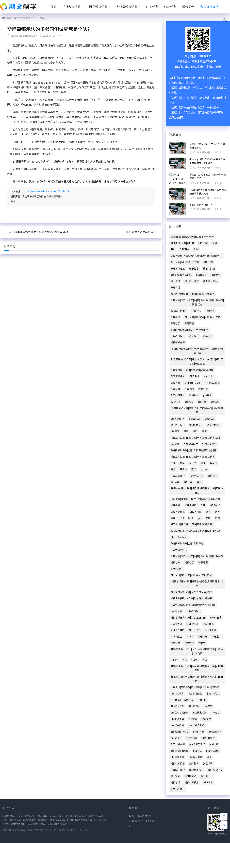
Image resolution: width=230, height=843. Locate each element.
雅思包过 (175, 281)
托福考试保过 (178, 336)
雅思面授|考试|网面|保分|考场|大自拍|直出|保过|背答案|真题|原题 (197, 361)
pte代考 (189, 402)
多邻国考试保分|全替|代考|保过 (187, 543)
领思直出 (216, 636)
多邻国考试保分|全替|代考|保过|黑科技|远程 (193, 450)
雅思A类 (175, 482)
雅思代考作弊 (178, 744)
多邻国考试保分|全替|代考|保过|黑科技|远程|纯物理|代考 (197, 351)
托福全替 (175, 389)
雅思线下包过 (178, 268)
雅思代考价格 (215, 770)
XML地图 (72, 830)
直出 (193, 469)
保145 (194, 660)
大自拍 (192, 463)
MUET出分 (194, 630)
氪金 (208, 512)
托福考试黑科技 (179, 550)
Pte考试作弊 (177, 719)
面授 (204, 431)
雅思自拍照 (209, 268)
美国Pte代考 (177, 706)
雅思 (209, 757)
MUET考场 (210, 630)
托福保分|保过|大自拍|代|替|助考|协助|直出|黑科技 (197, 556)
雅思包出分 (176, 569)
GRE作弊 (175, 383)
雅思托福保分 (178, 789)
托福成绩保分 (178, 476)
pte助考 (213, 744)
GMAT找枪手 (208, 738)
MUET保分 (192, 624)
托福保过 (207, 336)
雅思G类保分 (213, 425)
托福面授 (175, 317)
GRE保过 (194, 376)
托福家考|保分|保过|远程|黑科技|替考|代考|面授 (195, 438)
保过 (173, 249)
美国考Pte (193, 706)
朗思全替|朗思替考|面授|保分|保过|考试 (191, 575)
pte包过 (207, 376)
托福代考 (210, 311)
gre (199, 518)
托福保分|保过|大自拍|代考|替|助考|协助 (191, 598)
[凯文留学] (20, 11)
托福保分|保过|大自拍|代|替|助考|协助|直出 (193, 605)
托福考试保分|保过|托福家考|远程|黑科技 (192, 370)
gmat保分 (176, 738)
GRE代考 (170, 6)
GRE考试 (215, 505)
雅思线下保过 (178, 395)
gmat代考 (191, 738)
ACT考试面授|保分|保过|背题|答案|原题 (191, 592)
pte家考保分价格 (180, 732)
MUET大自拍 (177, 630)
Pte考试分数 (195, 694)
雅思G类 (188, 482)
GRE (203, 505)
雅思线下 (212, 476)
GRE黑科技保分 (193, 383)
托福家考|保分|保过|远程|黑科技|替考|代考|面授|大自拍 (197, 490)
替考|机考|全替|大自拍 (182, 243)
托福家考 (175, 505)
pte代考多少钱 (196, 725)
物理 (182, 463)
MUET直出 (216, 617)
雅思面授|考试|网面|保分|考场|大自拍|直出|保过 (195, 531)
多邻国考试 (190, 776)
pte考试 (197, 751)
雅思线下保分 (178, 425)
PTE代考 (152, 6)
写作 (190, 518)
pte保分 (175, 431)
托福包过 (194, 395)
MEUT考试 (176, 624)
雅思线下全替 (192, 281)
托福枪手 (189, 562)
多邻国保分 (194, 419)
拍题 (217, 518)
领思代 (201, 643)
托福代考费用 (192, 782)
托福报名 (194, 763)
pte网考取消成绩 (180, 751)
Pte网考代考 (177, 694)
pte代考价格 (177, 725)
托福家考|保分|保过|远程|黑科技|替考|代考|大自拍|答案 (197, 668)
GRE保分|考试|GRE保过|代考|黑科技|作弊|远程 (195, 499)
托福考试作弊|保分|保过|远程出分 (188, 617)
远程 (195, 431)
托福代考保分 (71, 6)
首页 (53, 6)
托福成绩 (207, 763)
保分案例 (188, 6)
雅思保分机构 (195, 757)
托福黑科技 (190, 505)
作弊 (196, 249)
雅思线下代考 (196, 770)
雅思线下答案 (210, 281)
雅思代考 (208, 262)
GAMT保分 (176, 611)
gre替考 (192, 719)
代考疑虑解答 (209, 6)
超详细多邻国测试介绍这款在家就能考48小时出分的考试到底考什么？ (56, 232)
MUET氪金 (176, 636)
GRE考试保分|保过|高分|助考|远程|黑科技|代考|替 (197, 256)
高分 (173, 469)
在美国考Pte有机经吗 (182, 700)
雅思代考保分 (98, 6)
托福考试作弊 (196, 476)
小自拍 (204, 469)
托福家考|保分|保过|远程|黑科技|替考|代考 (193, 457)
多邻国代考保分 (126, 6)
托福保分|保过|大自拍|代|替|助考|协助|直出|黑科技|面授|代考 (197, 302)
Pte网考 (215, 712)
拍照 (208, 518)
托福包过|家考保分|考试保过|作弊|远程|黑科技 (195, 687)
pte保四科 (201, 275)
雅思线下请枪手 (179, 311)
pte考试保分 (177, 419)
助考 (203, 463)
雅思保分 (175, 402)
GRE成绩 (208, 782)
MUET (190, 636)
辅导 (173, 518)
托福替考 (196, 311)
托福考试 (175, 782)
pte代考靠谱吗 (197, 744)
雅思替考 (194, 268)
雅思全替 (203, 389)
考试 (204, 660)
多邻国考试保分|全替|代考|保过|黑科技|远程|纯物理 (197, 410)
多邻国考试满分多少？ (145, 232)
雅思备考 (175, 776)
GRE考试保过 (178, 512)
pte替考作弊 (177, 757)
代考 (173, 463)
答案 (184, 660)
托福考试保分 (194, 611)
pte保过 (215, 402)
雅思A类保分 (196, 425)
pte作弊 (202, 402)
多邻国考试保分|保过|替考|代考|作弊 (190, 330)
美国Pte (202, 700)
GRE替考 (184, 249)
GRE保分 (209, 419)
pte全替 (215, 275)
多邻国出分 (206, 776)
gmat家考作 (215, 732)
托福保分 (194, 336)
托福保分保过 (213, 383)
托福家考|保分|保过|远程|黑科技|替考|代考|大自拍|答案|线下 (197, 679)
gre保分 (175, 444)
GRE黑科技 (195, 512)
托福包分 (175, 562)
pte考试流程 (212, 751)
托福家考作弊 (178, 342)
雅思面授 (189, 323)
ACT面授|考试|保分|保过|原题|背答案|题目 (193, 294)
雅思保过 (175, 287)
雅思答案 (203, 562)
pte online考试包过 (181, 275)
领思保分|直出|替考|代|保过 (185, 262)
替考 (186, 431)
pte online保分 (179, 537)
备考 (217, 512)
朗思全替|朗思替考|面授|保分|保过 (202, 317)
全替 (199, 482)
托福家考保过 (191, 444)
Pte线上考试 (199, 712)
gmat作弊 (198, 732)
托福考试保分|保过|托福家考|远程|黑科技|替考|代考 (197, 583)
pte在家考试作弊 (180, 712)
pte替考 (207, 395)
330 (182, 518)
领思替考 (175, 643)
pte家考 (208, 706)
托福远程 (189, 389)
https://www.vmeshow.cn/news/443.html (46, 191)
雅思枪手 (175, 323)
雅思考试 (206, 719)
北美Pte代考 (212, 694)
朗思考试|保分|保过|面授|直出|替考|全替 (191, 524)
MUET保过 (208, 624)
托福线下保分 (178, 770)
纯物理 (174, 660)
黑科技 (213, 463)
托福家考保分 (209, 444)
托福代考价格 (178, 763)
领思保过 (189, 643)
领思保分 (202, 636)
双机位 (183, 469)
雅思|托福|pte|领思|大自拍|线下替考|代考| (193, 237)
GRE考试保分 (178, 376)
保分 (214, 243)
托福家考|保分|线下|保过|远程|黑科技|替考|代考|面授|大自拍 (197, 651)
